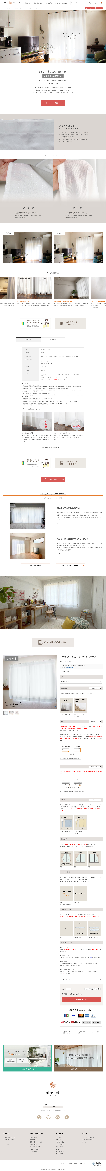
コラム (84, 1142)
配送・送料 (33, 1139)
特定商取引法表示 (73, 1163)
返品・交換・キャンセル (36, 1142)
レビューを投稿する (35, 1149)
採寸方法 (57, 3)
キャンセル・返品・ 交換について (81, 1032)
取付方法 (58, 1139)
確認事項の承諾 (66, 942)
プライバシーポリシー (85, 1163)
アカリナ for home (9, 1137)
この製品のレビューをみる (36, 565)
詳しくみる (95, 799)
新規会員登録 (33, 1144)
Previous (12, 293)
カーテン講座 (59, 1144)
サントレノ (6, 1142)
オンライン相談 (60, 1151)
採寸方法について (95, 721)
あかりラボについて (87, 1139)
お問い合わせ (59, 1147)
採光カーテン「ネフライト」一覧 (14, 8)
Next (93, 293)
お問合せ (64, 3)
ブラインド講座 (60, 1142)
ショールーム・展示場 (88, 1137)
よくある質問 (49, 3)
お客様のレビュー (38, 3)
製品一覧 (27, 3)
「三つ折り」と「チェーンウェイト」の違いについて (53, 447)
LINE (57, 1149)
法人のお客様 (60, 1154)
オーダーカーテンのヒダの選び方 (53, 155)
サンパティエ (6, 1144)
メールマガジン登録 (35, 1147)
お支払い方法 (33, 1137)
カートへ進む (94, 8)
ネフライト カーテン (8, 1139)
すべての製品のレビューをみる (70, 565)
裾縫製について (95, 688)
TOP (4, 8)
